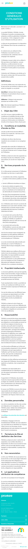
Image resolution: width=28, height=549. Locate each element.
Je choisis (14, 546)
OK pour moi (23, 546)
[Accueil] (9, 3)
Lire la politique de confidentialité (9, 541)
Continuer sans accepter (4, 546)
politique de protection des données (14, 415)
